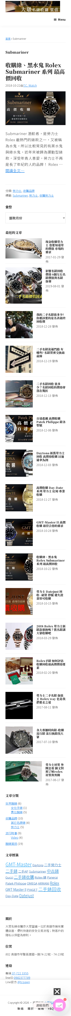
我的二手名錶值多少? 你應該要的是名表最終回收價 (51, 318)
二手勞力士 (52, 864)
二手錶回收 (49, 889)
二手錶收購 (24, 877)
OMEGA (32, 883)
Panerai (52, 877)
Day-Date (12, 895)
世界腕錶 (11, 803)
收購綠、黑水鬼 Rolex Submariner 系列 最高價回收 (35, 71)
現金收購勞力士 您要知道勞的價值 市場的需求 (55, 247)
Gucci (9, 877)
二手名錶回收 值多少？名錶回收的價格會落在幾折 (51, 387)
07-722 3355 (19, 973)
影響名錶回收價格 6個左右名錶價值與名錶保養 (56, 276)
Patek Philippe (15, 883)
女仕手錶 (17, 808)
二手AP (23, 871)
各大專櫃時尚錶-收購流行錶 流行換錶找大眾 (50, 733)
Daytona (37, 865)
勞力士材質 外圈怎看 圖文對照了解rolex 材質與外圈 (55, 770)
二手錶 (11, 871)
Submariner (20, 195)
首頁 (8, 38)
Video (14, 837)
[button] (57, 991)
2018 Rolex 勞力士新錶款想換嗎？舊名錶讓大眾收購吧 (51, 629)
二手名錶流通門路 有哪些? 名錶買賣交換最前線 (50, 352)
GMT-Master (18, 864)
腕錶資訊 (11, 843)
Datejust (26, 895)
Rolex (54, 883)
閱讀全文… (15, 170)
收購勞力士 (46, 195)
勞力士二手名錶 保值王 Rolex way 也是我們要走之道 (50, 698)
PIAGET (32, 889)
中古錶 (53, 871)
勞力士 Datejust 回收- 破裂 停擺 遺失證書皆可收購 (49, 595)
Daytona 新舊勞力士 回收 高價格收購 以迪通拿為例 (50, 456)
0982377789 (22, 977)
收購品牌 (29, 191)
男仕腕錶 (17, 812)
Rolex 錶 (40, 877)
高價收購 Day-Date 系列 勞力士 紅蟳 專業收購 (50, 491)
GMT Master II (15, 889)
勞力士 (17, 191)
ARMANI (43, 883)
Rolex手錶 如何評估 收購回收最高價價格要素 (51, 664)
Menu (62, 19)
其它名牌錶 (18, 822)
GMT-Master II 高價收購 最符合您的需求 (51, 524)
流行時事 (11, 833)
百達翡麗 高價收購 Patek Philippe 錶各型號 (51, 421)
